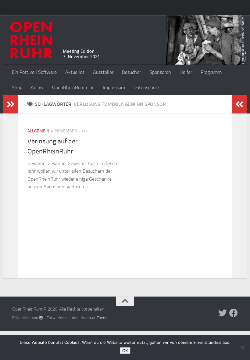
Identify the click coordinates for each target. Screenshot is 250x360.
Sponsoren (160, 72)
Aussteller (103, 72)
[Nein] (242, 347)
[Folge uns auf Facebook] (233, 313)
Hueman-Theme (94, 317)
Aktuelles (74, 72)
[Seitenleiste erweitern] (10, 104)
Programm (211, 72)
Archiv (37, 87)
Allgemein (38, 131)
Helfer (186, 72)
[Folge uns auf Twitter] (222, 313)
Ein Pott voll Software (34, 72)
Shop (17, 87)
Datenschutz (146, 87)
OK (125, 350)
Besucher (131, 72)
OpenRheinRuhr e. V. (73, 87)
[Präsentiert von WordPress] (41, 318)
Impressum (114, 87)
